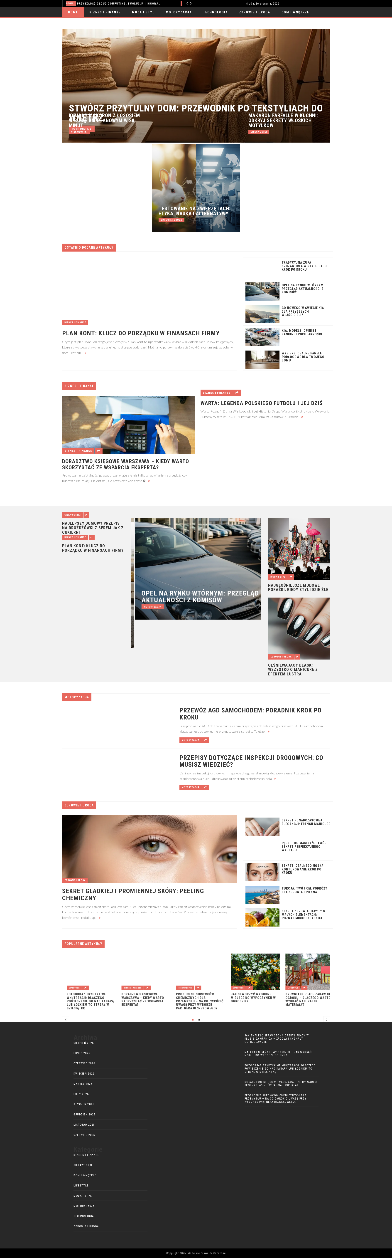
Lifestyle (69, 988)
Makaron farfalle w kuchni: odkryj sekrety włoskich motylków (283, 120)
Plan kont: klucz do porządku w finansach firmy (141, 333)
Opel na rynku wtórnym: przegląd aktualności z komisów (303, 289)
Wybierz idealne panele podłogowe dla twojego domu (303, 357)
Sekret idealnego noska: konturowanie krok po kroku (303, 869)
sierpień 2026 (84, 1043)
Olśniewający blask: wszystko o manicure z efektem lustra (293, 669)
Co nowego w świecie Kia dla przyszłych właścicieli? (303, 311)
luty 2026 (81, 1094)
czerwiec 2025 (84, 1135)
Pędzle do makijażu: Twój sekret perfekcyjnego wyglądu (304, 846)
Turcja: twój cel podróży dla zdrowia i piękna (304, 890)
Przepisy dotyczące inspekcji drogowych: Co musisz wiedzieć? (251, 761)
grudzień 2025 (85, 1114)
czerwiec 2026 (84, 1063)
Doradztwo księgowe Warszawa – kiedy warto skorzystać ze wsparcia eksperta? (125, 464)
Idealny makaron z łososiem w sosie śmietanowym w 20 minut (104, 120)
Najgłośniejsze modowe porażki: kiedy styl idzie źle (298, 587)
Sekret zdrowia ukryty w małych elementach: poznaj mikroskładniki (304, 915)
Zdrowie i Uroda (254, 12)
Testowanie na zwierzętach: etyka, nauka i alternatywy (194, 211)
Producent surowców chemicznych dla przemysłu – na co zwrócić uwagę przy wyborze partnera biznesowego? (195, 1001)
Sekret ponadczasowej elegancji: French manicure (306, 822)
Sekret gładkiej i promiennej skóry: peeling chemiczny (133, 895)
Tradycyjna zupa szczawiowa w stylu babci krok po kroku (305, 266)
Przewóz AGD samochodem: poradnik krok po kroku (131, 3)
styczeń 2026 (84, 1104)
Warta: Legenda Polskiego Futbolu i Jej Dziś (262, 403)
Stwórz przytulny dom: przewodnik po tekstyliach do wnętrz (196, 113)
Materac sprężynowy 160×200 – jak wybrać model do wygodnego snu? (278, 1053)
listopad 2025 (84, 1124)
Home (73, 12)
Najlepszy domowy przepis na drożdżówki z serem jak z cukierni (93, 527)
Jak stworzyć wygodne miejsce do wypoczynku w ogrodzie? (248, 998)
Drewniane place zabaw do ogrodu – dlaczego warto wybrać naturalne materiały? (304, 999)
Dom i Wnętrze (295, 12)
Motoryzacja (77, 3)
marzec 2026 (83, 1083)
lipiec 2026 (82, 1053)
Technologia (215, 12)
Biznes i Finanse (105, 12)
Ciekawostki (79, 132)
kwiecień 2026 (84, 1073)
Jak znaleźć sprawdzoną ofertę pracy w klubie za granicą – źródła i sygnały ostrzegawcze (277, 1038)
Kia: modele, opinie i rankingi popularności (302, 332)
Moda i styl (143, 12)
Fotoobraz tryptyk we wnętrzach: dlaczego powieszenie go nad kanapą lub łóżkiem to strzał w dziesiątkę (85, 1001)
